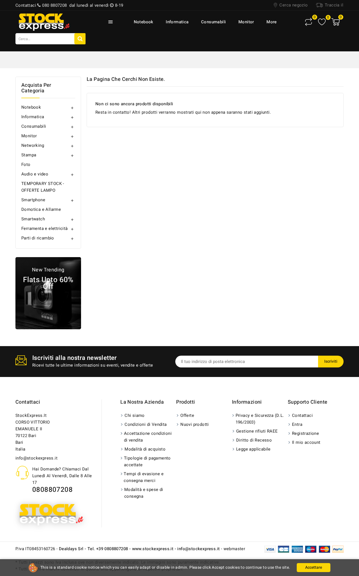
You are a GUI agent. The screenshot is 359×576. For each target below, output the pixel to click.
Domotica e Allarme (41, 209)
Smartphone (33, 200)
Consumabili (213, 22)
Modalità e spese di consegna (143, 492)
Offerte (187, 415)
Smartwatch (33, 219)
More (271, 22)
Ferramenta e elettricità (44, 228)
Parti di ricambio (37, 238)
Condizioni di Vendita (146, 424)
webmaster (234, 549)
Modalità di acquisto (145, 449)
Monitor (246, 22)
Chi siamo (135, 415)
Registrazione (305, 433)
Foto (26, 164)
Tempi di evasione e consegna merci (144, 477)
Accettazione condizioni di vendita (148, 436)
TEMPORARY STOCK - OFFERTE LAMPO (42, 186)
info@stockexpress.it (36, 458)
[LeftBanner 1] (48, 293)
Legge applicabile (253, 449)
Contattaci (27, 402)
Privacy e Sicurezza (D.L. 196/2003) (260, 418)
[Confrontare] (308, 22)
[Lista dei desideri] (322, 22)
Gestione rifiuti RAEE (257, 431)
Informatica (177, 22)
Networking (32, 145)
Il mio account (306, 442)
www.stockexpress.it (153, 549)
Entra (297, 424)
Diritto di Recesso (254, 440)
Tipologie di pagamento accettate (147, 461)
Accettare (313, 567)
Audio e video (34, 174)
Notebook (143, 22)
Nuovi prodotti (194, 424)
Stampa (28, 155)
